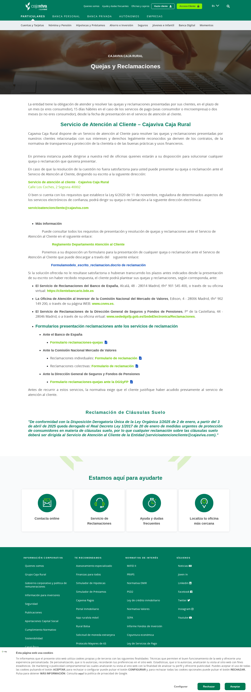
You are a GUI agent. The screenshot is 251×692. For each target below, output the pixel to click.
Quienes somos (91, 6)
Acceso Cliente (188, 6)
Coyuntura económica (140, 635)
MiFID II (131, 566)
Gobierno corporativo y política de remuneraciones (46, 584)
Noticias (183, 566)
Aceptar (235, 686)
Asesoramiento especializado (94, 566)
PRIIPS (131, 574)
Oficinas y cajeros (140, 6)
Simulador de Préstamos (91, 591)
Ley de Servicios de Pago (142, 643)
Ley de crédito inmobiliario (143, 600)
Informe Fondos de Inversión (144, 626)
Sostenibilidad (34, 638)
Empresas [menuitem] (155, 16)
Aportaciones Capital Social (41, 621)
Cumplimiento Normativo (40, 629)
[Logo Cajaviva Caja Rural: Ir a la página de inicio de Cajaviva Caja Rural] (36, 6)
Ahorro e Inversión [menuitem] (121, 25)
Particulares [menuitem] (33, 16)
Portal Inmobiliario (87, 609)
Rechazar (209, 686)
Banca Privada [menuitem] (99, 16)
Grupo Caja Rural (35, 574)
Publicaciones (33, 612)
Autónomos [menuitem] (129, 16)
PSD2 (130, 591)
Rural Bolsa (83, 626)
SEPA (130, 617)
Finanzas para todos (88, 574)
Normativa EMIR (137, 583)
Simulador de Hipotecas (90, 583)
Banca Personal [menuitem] (66, 16)
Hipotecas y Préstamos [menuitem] (90, 25)
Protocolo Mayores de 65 (91, 643)
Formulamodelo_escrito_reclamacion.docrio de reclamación (98, 265)
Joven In (183, 574)
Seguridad (31, 604)
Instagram (184, 609)
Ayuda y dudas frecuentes (115, 6)
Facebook (184, 591)
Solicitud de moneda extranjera (95, 635)
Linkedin (183, 583)
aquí (81, 673)
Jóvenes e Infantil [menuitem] (163, 25)
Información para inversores (42, 595)
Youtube (183, 617)
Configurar (180, 686)
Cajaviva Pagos (85, 600)
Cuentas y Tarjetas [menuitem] (32, 25)
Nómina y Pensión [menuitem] (60, 25)
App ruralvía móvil (87, 617)
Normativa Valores (138, 609)
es (213, 6)
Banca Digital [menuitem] (187, 25)
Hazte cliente (161, 6)
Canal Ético (32, 647)
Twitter (182, 600)
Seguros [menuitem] (143, 25)
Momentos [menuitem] (206, 25)
